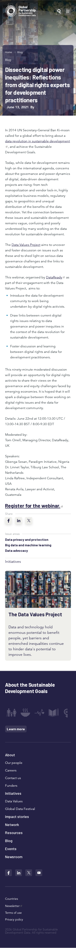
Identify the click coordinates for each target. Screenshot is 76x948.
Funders (11, 786)
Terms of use (13, 913)
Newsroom (13, 856)
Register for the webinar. (32, 506)
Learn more (16, 729)
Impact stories (17, 816)
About (10, 754)
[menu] (67, 11)
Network (12, 824)
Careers (10, 770)
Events (10, 848)
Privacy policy (14, 919)
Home (8, 52)
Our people (13, 763)
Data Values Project (26, 245)
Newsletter (12, 906)
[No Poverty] (11, 712)
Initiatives (13, 793)
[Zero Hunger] (25, 712)
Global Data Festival (20, 809)
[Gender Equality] (67, 712)
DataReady (54, 277)
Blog (20, 52)
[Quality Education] (53, 712)
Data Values (14, 801)
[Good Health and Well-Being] (39, 712)
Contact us (13, 778)
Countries (11, 899)
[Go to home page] (20, 11)
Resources (14, 832)
